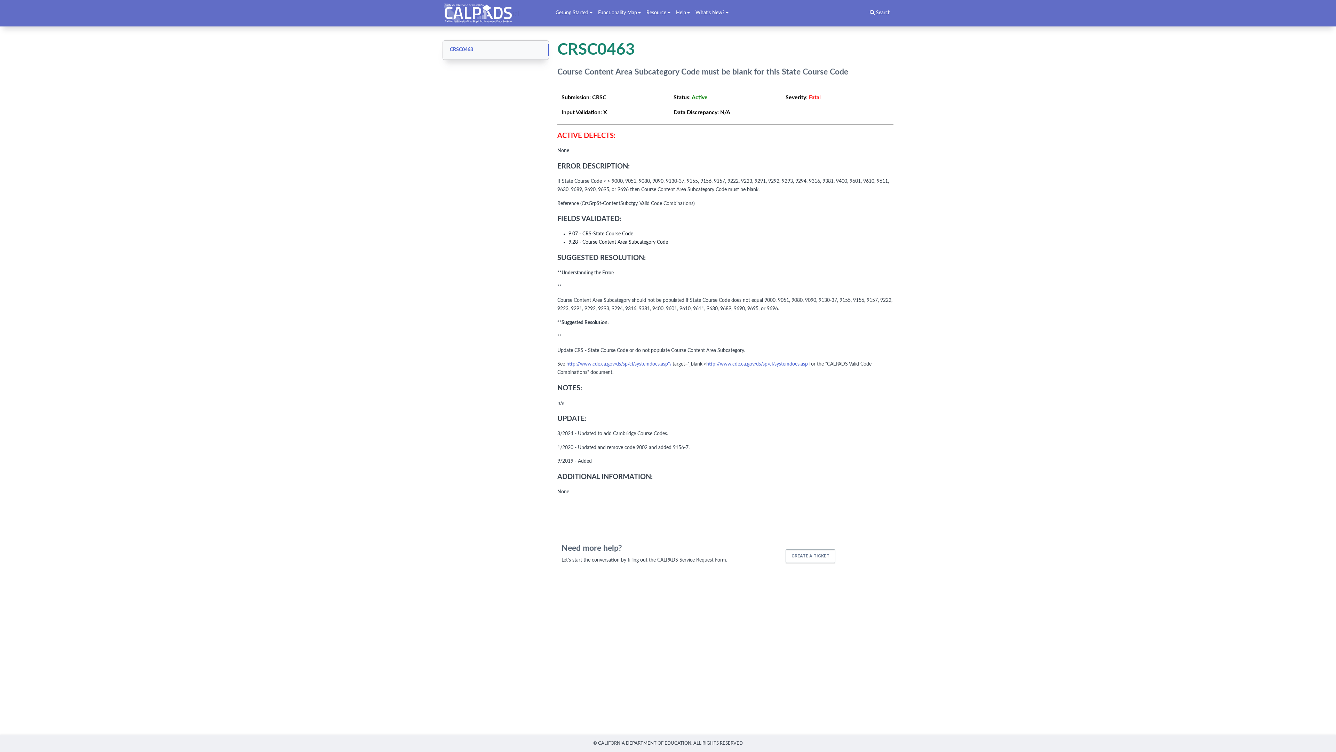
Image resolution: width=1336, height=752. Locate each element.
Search (883, 12)
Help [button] (681, 12)
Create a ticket (810, 555)
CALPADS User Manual (483, 13)
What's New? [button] (709, 12)
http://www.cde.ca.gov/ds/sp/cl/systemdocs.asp (757, 364)
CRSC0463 (461, 49)
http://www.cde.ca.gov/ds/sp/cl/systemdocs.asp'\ (618, 364)
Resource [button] (656, 12)
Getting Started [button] (572, 12)
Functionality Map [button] (617, 12)
